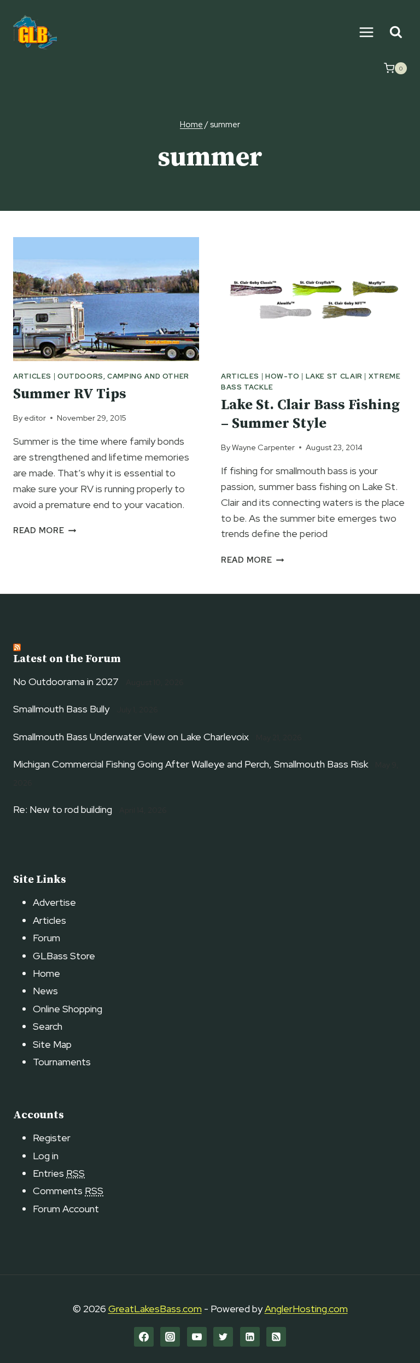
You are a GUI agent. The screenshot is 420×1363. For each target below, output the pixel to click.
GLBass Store (64, 955)
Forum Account (66, 1208)
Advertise (54, 902)
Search (47, 1026)
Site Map (52, 1044)
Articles (32, 376)
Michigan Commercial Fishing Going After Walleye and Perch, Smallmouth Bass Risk (190, 764)
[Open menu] (366, 32)
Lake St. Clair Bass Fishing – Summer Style (310, 414)
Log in (46, 1155)
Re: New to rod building (62, 809)
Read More (44, 530)
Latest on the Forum (67, 659)
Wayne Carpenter (263, 447)
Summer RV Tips (69, 394)
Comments (68, 1190)
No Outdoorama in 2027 (66, 681)
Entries (59, 1173)
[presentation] (106, 299)
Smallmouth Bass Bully (61, 709)
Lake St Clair (334, 376)
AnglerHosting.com (306, 1308)
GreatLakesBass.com (155, 1308)
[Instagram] (170, 1337)
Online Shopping (67, 1008)
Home (46, 973)
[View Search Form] (395, 32)
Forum (46, 937)
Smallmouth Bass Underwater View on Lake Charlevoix (131, 736)
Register (52, 1137)
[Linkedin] (250, 1337)
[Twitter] (223, 1337)
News (45, 990)
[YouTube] (197, 1337)
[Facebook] (144, 1337)
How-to (282, 376)
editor (35, 417)
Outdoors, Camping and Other (123, 376)
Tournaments (62, 1061)
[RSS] (276, 1337)
